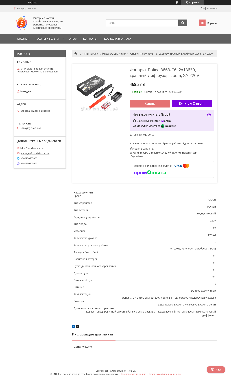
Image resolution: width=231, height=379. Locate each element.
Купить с (185, 103)
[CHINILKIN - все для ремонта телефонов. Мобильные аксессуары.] (21, 29)
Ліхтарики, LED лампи (113, 53)
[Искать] (182, 23)
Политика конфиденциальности (164, 374)
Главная (23, 38)
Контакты (90, 38)
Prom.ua (131, 371)
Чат (218, 369)
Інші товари (91, 53)
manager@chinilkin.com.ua (35, 153)
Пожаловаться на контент (133, 374)
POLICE (211, 199)
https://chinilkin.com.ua (32, 148)
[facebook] (73, 327)
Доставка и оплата (117, 38)
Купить (150, 103)
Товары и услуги (47, 38)
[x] (77, 327)
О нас (73, 38)
